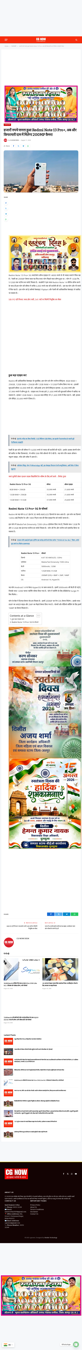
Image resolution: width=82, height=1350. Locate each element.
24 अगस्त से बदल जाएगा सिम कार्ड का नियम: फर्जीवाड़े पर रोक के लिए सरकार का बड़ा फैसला (60, 984)
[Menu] (6, 39)
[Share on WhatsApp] (28, 146)
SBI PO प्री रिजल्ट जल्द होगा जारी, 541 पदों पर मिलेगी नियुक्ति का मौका (35, 299)
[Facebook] (6, 203)
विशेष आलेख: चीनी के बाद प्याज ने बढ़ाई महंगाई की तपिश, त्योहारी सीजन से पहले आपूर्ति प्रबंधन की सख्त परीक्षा (39, 1070)
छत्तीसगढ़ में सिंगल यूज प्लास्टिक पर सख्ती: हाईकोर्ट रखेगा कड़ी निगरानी (30, 1132)
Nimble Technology (50, 1237)
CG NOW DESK (14, 140)
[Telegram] (6, 214)
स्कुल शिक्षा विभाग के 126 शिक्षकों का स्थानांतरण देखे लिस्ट (27, 1039)
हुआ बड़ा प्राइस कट (18, 619)
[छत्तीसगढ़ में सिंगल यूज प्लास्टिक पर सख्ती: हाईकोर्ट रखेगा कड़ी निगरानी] (8, 1134)
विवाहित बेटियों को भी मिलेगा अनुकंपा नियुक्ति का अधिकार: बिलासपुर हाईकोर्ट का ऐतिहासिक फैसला (36, 1101)
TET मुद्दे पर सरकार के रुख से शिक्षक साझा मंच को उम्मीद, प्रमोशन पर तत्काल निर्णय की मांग (35, 1121)
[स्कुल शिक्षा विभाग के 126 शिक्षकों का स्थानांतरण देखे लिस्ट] (8, 1041)
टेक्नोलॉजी (7, 125)
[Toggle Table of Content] (37, 615)
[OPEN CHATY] (76, 1344)
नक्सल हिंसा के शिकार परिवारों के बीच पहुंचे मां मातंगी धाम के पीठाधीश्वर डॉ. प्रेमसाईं (33, 1049)
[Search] (76, 39)
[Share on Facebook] (13, 146)
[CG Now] (41, 39)
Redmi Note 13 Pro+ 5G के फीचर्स (25, 622)
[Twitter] (6, 208)
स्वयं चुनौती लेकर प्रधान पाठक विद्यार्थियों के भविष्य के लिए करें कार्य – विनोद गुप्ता (37, 476)
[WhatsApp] (6, 219)
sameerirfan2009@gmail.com (15, 1212)
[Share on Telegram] (23, 146)
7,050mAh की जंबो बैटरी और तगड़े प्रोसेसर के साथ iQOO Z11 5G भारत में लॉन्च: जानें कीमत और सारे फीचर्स (21, 1019)
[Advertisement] (41, 69)
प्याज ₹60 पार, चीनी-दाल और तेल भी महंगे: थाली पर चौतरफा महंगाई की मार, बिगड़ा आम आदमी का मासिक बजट (40, 1090)
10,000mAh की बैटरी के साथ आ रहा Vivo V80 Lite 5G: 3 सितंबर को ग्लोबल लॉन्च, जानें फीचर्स (20, 984)
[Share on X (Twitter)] (18, 146)
